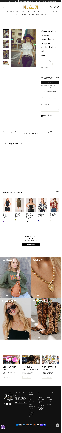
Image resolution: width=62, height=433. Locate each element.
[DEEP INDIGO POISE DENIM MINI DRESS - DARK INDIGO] (4, 222)
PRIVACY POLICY (40, 402)
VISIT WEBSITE (47, 377)
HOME (6, 11)
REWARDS (43, 14)
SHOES (34, 11)
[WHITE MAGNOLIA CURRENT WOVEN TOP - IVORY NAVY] (39, 221)
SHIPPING (40, 397)
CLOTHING (16, 11)
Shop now (5, 296)
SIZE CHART (49, 399)
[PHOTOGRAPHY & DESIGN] (50, 359)
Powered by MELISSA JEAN (31, 428)
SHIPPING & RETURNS (46, 109)
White (42, 70)
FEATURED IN (41, 405)
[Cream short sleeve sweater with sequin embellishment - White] (4, 171)
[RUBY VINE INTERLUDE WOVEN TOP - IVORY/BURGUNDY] (50, 219)
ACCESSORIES (41, 11)
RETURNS (49, 404)
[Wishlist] (55, 7)
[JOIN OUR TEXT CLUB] (11, 359)
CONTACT (31, 14)
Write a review (31, 244)
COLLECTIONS (26, 11)
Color (44, 67)
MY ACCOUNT (50, 401)
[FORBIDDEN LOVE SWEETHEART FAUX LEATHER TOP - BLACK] (27, 222)
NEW (11, 11)
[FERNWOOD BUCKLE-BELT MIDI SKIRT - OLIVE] (15, 219)
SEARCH (37, 14)
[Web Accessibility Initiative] (3, 427)
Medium (49, 64)
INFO (17, 14)
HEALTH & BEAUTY (52, 11)
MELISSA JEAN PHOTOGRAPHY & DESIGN (41, 408)
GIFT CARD (24, 14)
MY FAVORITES (41, 399)
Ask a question (45, 104)
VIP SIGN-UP (27, 377)
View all (57, 191)
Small (43, 64)
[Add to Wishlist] (13, 165)
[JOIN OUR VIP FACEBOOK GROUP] (31, 359)
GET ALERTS (7, 377)
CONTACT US (49, 397)
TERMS (39, 403)
